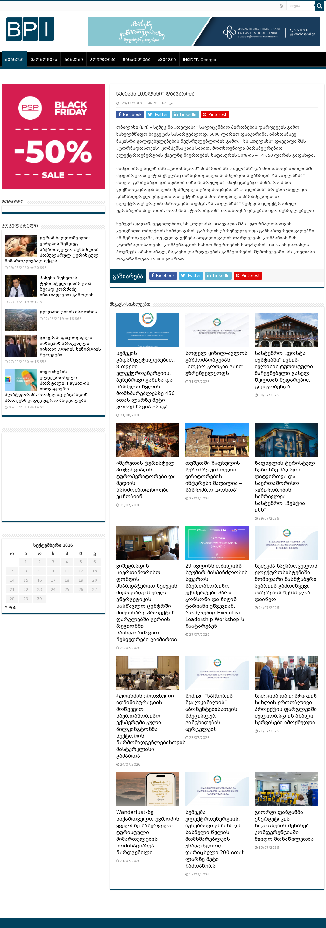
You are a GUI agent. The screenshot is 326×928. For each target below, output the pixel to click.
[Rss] (281, 6)
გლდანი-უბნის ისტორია (68, 312)
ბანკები (73, 59)
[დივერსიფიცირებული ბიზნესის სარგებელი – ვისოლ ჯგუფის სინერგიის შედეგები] (21, 346)
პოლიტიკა (103, 59)
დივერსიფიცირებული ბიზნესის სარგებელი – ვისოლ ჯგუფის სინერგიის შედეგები (70, 346)
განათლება (137, 59)
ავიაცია (167, 59)
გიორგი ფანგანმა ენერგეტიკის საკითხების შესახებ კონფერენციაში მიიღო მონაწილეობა (284, 826)
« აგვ (11, 606)
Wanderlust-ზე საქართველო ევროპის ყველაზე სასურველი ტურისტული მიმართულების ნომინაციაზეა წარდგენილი (147, 832)
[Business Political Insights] (30, 28)
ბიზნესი (14, 59)
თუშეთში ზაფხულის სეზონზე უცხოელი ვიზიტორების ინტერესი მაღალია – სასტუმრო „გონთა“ (213, 476)
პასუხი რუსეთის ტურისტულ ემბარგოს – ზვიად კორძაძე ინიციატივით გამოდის (67, 286)
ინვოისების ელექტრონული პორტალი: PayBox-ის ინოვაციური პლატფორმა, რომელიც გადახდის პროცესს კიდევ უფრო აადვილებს (47, 386)
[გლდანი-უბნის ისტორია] (21, 320)
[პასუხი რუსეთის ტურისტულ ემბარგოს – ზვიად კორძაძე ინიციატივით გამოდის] (21, 286)
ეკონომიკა (44, 59)
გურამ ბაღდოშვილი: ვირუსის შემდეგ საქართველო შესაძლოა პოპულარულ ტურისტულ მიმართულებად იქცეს (52, 249)
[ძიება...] (319, 6)
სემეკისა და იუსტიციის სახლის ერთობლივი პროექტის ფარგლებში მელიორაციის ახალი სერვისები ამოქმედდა (286, 709)
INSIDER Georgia (199, 59)
